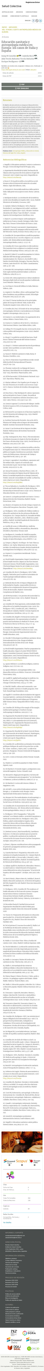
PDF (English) (23, 88)
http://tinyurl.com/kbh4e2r (12, 660)
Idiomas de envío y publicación (14, 1313)
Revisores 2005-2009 (11, 1284)
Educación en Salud (32, 151)
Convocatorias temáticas (12, 1316)
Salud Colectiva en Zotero (12, 1320)
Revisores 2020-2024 (11, 1280)
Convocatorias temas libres (13, 1318)
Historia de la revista (11, 1264)
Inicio (4, 27)
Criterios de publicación (12, 1296)
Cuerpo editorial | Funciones (13, 1260)
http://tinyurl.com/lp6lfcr (12, 740)
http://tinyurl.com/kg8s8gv (12, 727)
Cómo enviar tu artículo (19, 16)
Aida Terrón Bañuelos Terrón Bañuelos (17, 59)
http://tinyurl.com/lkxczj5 (12, 177)
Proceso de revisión (11, 1286)
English (28, 20)
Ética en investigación (11, 1298)
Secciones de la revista (12, 1267)
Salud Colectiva (11, 6)
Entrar (37, 2)
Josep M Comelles (8, 56)
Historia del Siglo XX (9, 153)
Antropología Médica (19, 151)
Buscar (34, 16)
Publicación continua (11, 1269)
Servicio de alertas (10, 1273)
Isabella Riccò (28, 56)
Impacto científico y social (12, 1322)
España (23, 153)
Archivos (19, 12)
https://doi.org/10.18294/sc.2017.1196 (13, 70)
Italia (18, 153)
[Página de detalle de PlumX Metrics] (9, 1176)
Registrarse (30, 2)
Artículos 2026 (7, 12)
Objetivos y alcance (11, 1258)
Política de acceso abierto (12, 1294)
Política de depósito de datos (13, 1300)
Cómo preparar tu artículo (12, 1311)
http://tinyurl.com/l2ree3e (12, 1078)
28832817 (33, 70)
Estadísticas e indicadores (13, 1271)
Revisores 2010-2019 (11, 1282)
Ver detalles (7, 1222)
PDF (23, 84)
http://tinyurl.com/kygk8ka (12, 482)
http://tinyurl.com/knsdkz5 (23, 568)
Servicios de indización (12, 1262)
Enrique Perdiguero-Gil (11, 61)
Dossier (4, 16)
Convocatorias (31, 12)
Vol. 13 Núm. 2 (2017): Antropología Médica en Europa (21, 31)
